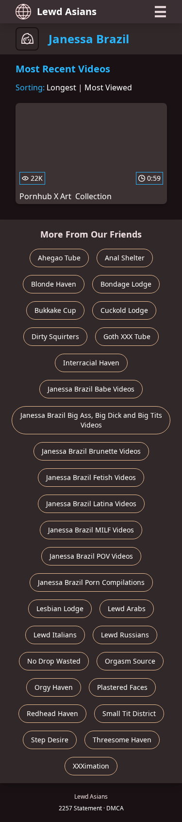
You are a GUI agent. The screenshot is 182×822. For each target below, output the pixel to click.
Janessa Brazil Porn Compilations (91, 582)
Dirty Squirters (55, 336)
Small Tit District (129, 713)
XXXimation (91, 766)
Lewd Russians (125, 634)
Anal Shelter (125, 257)
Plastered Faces (122, 687)
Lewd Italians (55, 634)
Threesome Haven (122, 739)
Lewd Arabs (127, 608)
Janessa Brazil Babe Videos (91, 389)
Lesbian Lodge (59, 608)
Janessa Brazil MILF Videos (91, 529)
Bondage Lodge (125, 284)
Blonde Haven (53, 284)
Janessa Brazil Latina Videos (91, 503)
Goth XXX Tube (126, 336)
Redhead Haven (52, 713)
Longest (61, 87)
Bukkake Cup (55, 310)
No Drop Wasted (54, 661)
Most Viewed (108, 87)
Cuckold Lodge (124, 310)
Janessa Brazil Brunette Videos (91, 451)
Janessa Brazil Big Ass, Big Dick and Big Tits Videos (91, 420)
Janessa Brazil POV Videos (91, 556)
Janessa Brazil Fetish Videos (91, 477)
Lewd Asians (67, 11)
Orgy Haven (53, 687)
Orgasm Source (130, 661)
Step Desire (49, 739)
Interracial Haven (91, 362)
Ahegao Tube (59, 257)
